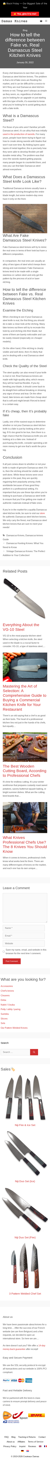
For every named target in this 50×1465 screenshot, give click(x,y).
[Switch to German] (22, 1451)
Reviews (32, 1446)
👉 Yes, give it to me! (25, 13)
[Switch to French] (45, 1446)
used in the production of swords (19, 134)
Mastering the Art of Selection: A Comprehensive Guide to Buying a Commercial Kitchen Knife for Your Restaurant (24, 698)
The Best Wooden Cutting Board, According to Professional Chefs (24, 771)
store (42, 513)
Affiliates (21, 1441)
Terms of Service (35, 1441)
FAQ (6, 1437)
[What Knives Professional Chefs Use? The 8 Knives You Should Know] (25, 831)
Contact (42, 1437)
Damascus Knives (15, 535)
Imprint (22, 1446)
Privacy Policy (9, 1446)
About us (11, 1441)
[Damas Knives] (14, 21)
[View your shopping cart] (41, 21)
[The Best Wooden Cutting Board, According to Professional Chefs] (25, 760)
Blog (25, 30)
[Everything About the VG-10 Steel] (25, 618)
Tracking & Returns (27, 1437)
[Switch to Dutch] (27, 1451)
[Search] (34, 1052)
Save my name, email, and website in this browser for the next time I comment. (26, 952)
